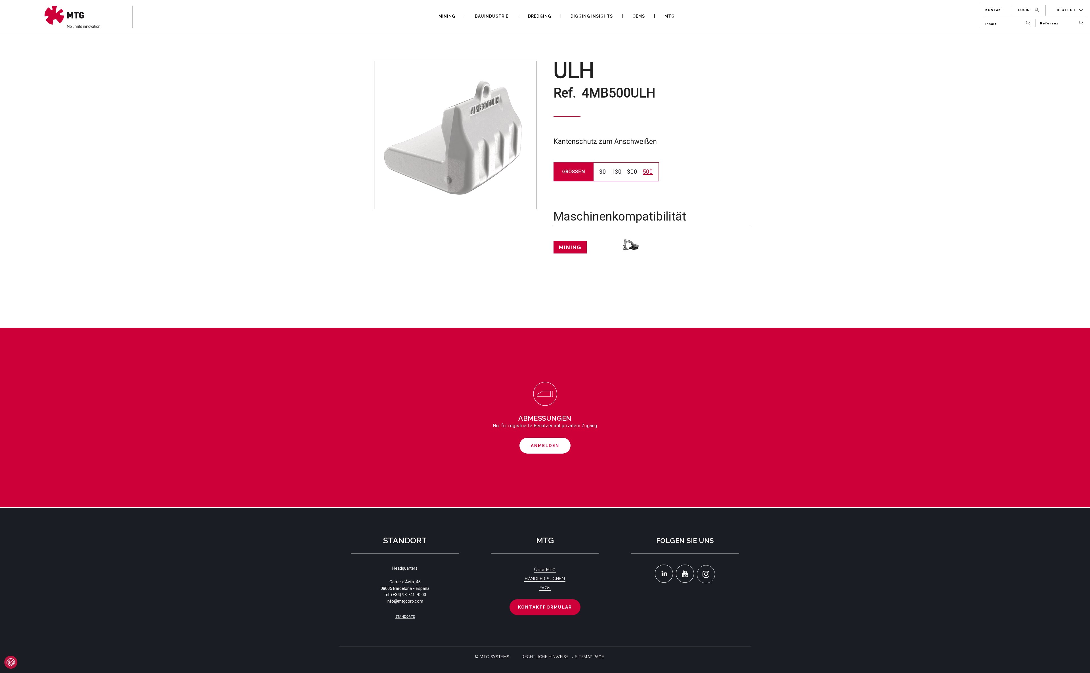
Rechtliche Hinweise (545, 657)
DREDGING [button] (539, 16)
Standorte (405, 617)
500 (648, 171)
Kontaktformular (545, 607)
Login (1024, 10)
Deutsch (1066, 10)
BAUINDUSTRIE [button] (491, 16)
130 (616, 171)
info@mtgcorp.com (405, 601)
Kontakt (994, 10)
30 (602, 171)
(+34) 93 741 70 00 (408, 594)
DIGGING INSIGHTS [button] (592, 16)
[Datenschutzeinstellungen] (10, 662)
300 (632, 171)
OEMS (638, 16)
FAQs (545, 587)
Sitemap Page (589, 657)
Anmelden (545, 445)
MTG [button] (670, 16)
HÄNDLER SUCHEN (545, 578)
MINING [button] (447, 16)
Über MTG (545, 569)
